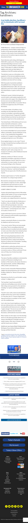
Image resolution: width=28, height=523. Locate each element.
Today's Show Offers (14, 450)
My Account (14, 445)
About (21, 472)
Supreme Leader (16, 337)
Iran (16, 335)
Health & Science (7, 482)
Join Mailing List (21, 492)
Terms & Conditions (14, 510)
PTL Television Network (21, 478)
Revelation (7, 481)
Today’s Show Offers (20, 458)
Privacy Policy (14, 514)
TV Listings (8, 462)
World (7, 477)
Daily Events (7, 491)
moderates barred (22, 335)
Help (21, 494)
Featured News (14, 374)
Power (10, 337)
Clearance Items (20, 459)
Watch (7, 456)
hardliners (13, 335)
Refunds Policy (21, 491)
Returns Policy (21, 489)
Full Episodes (7, 458)
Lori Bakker (21, 477)
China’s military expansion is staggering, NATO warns (14, 381)
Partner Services (21, 488)
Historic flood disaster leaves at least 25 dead (14, 391)
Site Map (14, 515)
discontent (17, 334)
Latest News (14, 395)
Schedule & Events (7, 461)
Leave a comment (5, 338)
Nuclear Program (5, 337)
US (7, 475)
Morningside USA (7, 488)
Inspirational (7, 479)
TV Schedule (7, 459)
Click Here (14, 3)
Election (8, 335)
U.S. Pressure (23, 337)
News (7, 472)
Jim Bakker (15, 7)
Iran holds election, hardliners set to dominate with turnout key (13, 22)
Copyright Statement (14, 512)
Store (20, 456)
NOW (7, 474)
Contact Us (21, 479)
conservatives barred (9, 334)
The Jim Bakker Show (21, 474)
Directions (7, 489)
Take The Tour (7, 492)
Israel (7, 478)
